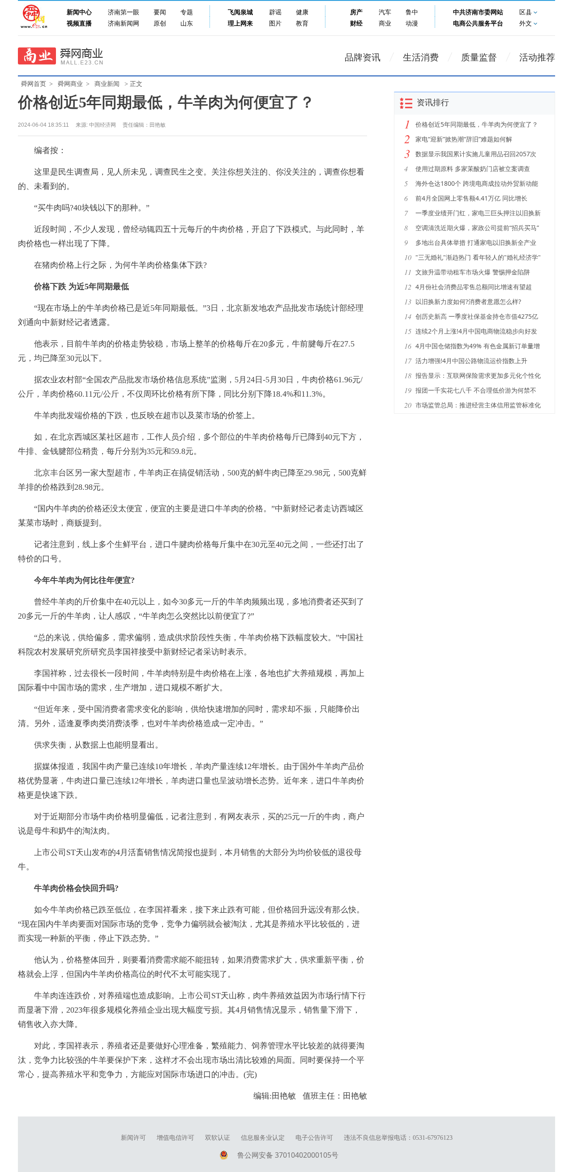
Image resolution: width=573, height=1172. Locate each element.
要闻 (160, 12)
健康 (302, 12)
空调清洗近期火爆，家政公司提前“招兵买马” (477, 227)
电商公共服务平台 (478, 23)
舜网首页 (33, 84)
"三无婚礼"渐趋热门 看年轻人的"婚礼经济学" (478, 257)
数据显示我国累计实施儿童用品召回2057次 (475, 154)
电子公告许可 (314, 1137)
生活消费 (421, 57)
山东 (186, 23)
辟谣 (275, 12)
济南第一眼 (123, 12)
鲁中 (412, 12)
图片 (275, 23)
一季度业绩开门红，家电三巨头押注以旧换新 (478, 213)
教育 (302, 23)
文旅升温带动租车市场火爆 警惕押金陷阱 (472, 272)
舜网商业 (70, 84)
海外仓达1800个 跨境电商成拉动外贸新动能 (476, 183)
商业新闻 (107, 84)
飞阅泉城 (240, 12)
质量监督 (479, 57)
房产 (356, 12)
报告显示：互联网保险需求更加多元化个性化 (478, 375)
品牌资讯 (363, 57)
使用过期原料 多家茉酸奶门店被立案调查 (472, 168)
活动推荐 (537, 57)
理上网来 (240, 23)
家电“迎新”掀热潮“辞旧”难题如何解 (463, 139)
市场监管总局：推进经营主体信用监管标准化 (478, 405)
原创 (160, 23)
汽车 (385, 12)
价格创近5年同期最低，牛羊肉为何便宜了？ (476, 124)
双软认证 (217, 1137)
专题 (186, 12)
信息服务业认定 (263, 1137)
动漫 (412, 23)
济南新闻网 (123, 23)
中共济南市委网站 (478, 12)
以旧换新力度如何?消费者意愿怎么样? (468, 301)
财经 (356, 23)
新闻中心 (79, 12)
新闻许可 (133, 1137)
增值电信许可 (175, 1137)
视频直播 (79, 23)
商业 (385, 23)
